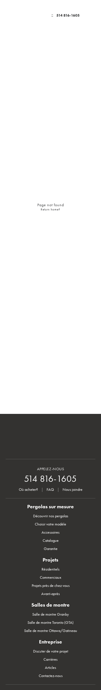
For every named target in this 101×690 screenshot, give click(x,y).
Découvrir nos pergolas (50, 516)
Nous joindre (72, 489)
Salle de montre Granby (50, 614)
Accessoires (50, 532)
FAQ (50, 489)
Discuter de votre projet (50, 651)
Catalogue (51, 540)
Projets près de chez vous (51, 585)
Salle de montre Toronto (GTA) (50, 622)
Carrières (50, 659)
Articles (50, 667)
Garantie (51, 548)
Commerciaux (50, 577)
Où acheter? (28, 489)
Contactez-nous (51, 675)
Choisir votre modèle (50, 524)
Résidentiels (50, 569)
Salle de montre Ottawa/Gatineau (50, 630)
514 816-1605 (68, 15)
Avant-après (50, 593)
